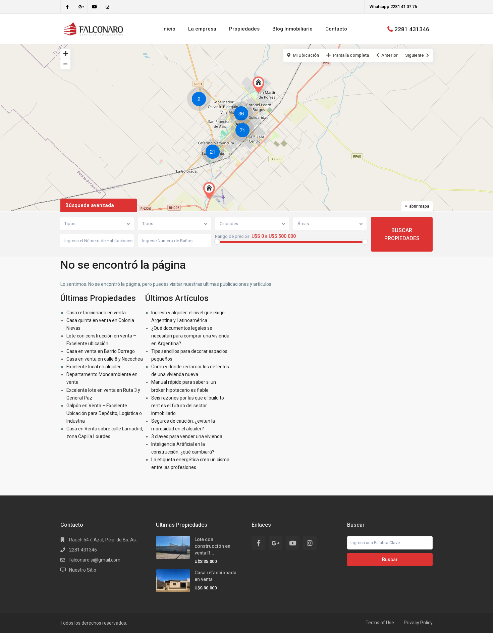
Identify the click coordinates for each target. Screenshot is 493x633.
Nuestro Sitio (82, 570)
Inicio (168, 29)
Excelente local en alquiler (93, 366)
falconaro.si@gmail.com (94, 560)
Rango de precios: (233, 236)
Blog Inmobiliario (292, 29)
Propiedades (244, 29)
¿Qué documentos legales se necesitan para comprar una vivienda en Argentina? (190, 335)
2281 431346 (411, 28)
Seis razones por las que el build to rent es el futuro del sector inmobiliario (187, 405)
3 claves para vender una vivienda (186, 436)
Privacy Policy (418, 622)
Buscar (390, 559)
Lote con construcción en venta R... (212, 546)
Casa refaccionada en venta (96, 312)
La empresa (202, 29)
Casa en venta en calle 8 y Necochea (104, 359)
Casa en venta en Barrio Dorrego (100, 351)
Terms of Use (380, 622)
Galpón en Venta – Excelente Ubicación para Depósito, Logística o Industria (104, 413)
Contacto (336, 29)
